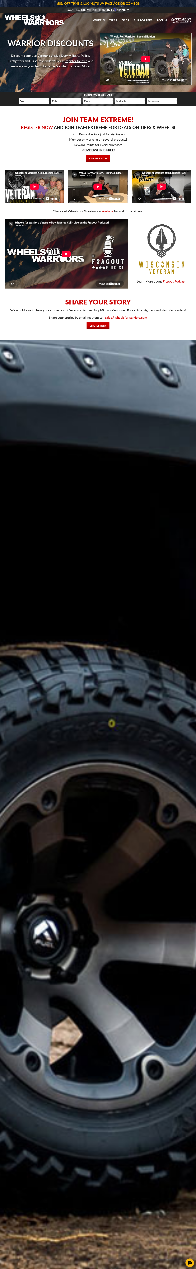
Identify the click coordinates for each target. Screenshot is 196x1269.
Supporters (143, 20)
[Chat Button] (189, 1262)
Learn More (81, 66)
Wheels (99, 20)
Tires (113, 20)
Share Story (98, 326)
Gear (125, 20)
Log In (162, 20)
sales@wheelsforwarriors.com (126, 317)
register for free (76, 61)
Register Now (98, 158)
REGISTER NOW (37, 128)
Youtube (107, 211)
